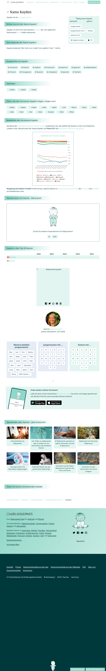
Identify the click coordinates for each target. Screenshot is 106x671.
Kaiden (34, 90)
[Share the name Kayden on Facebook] (45, 304)
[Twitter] (74, 532)
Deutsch (26, 67)
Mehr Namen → (24, 374)
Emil (24, 361)
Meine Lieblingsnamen (95, 669)
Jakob (25, 370)
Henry (14, 374)
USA (42, 535)
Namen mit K (75, 35)
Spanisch (65, 72)
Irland (41, 533)
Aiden (44, 107)
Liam (64, 107)
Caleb (12, 112)
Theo (31, 356)
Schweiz (85, 188)
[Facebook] (78, 532)
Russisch (39, 72)
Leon (24, 356)
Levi (17, 352)
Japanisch (76, 67)
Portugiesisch (26, 72)
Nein (54, 237)
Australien (26, 530)
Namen (90, 31)
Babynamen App (94, 2)
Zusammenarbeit (14, 570)
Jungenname (25, 17)
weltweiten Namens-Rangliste (71, 128)
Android (31, 519)
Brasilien (41, 530)
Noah (21, 112)
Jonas (18, 361)
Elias (10, 352)
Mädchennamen (41, 2)
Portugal (21, 535)
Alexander (27, 365)
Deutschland (63, 188)
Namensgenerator (14, 540)
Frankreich (20, 533)
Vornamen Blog (13, 544)
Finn (23, 352)
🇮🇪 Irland (11, 261)
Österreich (73, 188)
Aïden (94, 107)
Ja (49, 237)
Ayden (54, 107)
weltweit (95, 188)
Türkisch (77, 72)
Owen (40, 112)
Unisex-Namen (66, 2)
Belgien (34, 530)
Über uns (92, 567)
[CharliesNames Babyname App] (16, 2)
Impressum (27, 570)
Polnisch (12, 72)
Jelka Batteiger (57, 329)
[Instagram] (86, 532)
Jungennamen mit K (78, 31)
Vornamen (30, 2)
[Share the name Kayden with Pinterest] (56, 304)
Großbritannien (32, 533)
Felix (31, 361)
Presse (18, 567)
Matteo (30, 352)
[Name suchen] (79, 2)
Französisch (50, 67)
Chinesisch (13, 67)
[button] (39, 285)
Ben (12, 365)
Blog (75, 2)
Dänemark (11, 533)
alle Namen (21, 526)
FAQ (84, 567)
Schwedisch (52, 72)
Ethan (84, 107)
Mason (74, 107)
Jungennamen (54, 2)
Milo (18, 370)
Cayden (23, 90)
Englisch (37, 67)
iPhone (41, 519)
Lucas (11, 370)
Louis (19, 365)
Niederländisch (90, 67)
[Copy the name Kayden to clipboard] (60, 304)
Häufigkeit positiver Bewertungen (31, 126)
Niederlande (12, 535)
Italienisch (64, 67)
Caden (37, 30)
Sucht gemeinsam (77, 669)
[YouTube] (82, 532)
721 (91, 40)
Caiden (12, 90)
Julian (11, 361)
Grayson (51, 112)
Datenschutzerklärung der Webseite (65, 567)
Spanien (36, 535)
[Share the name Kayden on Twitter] (49, 304)
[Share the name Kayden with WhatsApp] (53, 304)
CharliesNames (13, 500)
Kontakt (10, 567)
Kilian (62, 112)
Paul (31, 370)
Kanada (48, 533)
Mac (18, 32)
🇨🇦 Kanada (11, 257)
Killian (71, 112)
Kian (30, 112)
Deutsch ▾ (81, 541)
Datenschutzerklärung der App (35, 567)
